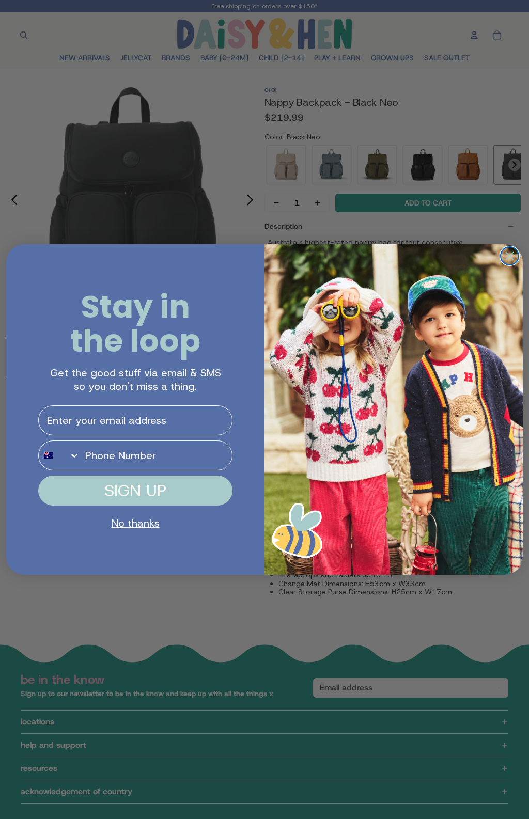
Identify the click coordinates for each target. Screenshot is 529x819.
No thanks (136, 523)
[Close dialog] (510, 256)
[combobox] (59, 455)
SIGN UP (135, 490)
